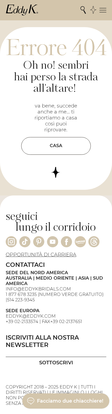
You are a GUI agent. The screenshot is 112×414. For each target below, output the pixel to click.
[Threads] (93, 241)
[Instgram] (11, 241)
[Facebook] (66, 241)
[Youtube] (52, 241)
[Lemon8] (80, 241)
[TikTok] (24, 241)
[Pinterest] (38, 241)
